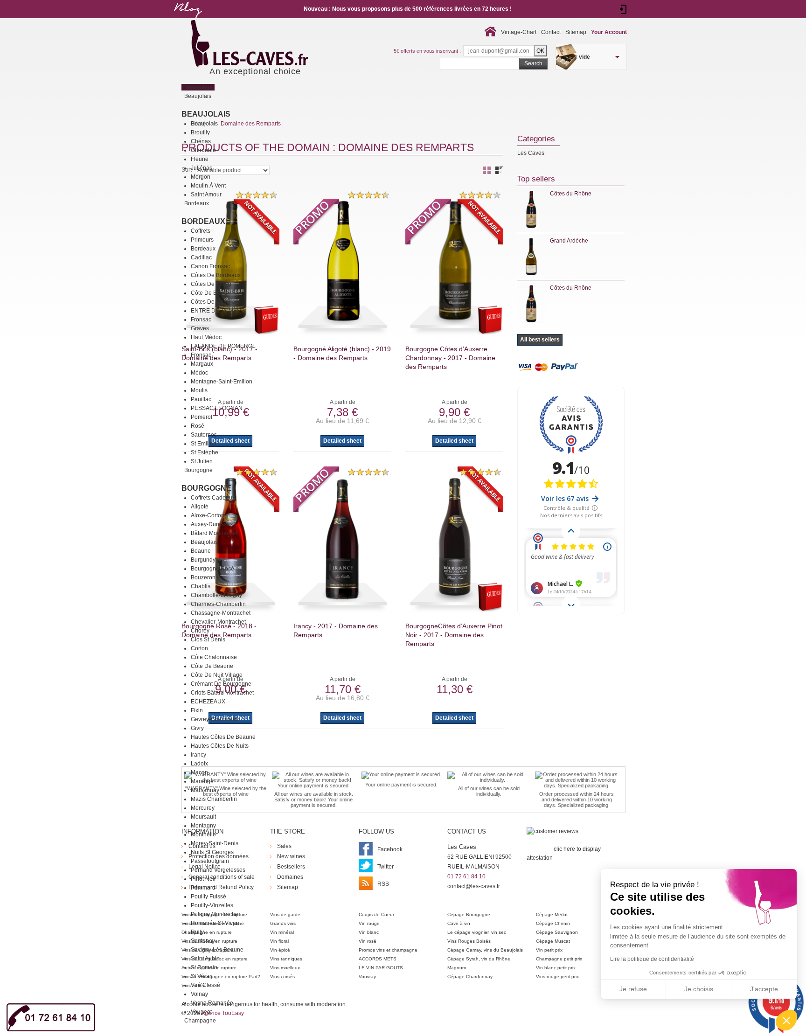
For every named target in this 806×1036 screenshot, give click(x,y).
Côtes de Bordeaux (216, 275)
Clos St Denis (208, 639)
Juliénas (201, 168)
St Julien (202, 461)
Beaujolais (205, 114)
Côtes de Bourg (211, 284)
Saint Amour (206, 194)
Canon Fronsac (210, 266)
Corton (199, 648)
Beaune (201, 551)
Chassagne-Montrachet (220, 613)
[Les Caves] (268, 44)
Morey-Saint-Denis (214, 843)
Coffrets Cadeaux (213, 497)
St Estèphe (204, 452)
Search (533, 63)
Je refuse (633, 989)
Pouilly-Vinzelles (212, 905)
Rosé (197, 426)
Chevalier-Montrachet (218, 622)
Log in (623, 9)
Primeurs (202, 239)
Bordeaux (203, 221)
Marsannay (205, 790)
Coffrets (200, 231)
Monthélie (203, 834)
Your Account (609, 32)
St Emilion (203, 443)
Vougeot (201, 1011)
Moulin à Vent (208, 185)
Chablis (200, 586)
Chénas (201, 141)
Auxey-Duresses (212, 524)
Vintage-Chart (518, 32)
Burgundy (203, 559)
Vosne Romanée (212, 1003)
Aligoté (199, 506)
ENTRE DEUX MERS (218, 310)
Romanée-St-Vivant (216, 923)
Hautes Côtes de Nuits (220, 746)
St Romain (204, 967)
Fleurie (199, 159)
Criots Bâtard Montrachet (222, 692)
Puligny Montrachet (215, 914)
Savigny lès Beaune (217, 949)
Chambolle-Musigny (216, 595)
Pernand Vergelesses (218, 870)
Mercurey (203, 808)
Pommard (203, 887)
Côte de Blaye (209, 293)
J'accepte (764, 989)
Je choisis (698, 989)
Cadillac (201, 257)
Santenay (203, 941)
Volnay (199, 994)
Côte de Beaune (212, 666)
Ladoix (199, 763)
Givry (197, 728)
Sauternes (204, 434)
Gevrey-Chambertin (216, 719)
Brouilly (200, 132)
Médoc (199, 372)
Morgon (200, 177)
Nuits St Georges (212, 852)
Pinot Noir (203, 879)
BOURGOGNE (206, 488)
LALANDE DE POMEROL (223, 346)
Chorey (200, 630)
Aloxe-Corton (207, 515)
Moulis (199, 390)
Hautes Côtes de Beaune (223, 737)
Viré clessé (205, 985)
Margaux (202, 364)
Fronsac (201, 319)
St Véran (202, 976)
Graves (200, 328)
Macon (199, 772)
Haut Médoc (206, 337)
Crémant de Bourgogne (221, 684)
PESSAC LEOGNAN (217, 408)
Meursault (203, 817)
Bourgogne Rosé (212, 568)
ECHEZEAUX (208, 701)
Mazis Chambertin (214, 799)
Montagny (203, 825)
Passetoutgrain (210, 861)
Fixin (197, 710)
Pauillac (201, 399)
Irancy (198, 754)
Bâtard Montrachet (214, 533)
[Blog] (187, 20)
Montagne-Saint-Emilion (221, 381)
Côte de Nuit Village (217, 675)
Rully (197, 932)
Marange (202, 781)
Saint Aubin (205, 958)
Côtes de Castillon (214, 302)
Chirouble (203, 150)
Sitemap (575, 32)
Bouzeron (203, 577)
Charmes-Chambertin (218, 604)
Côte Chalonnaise (214, 657)
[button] (786, 1020)
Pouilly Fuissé (208, 896)
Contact (551, 32)
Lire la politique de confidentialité (652, 959)
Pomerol (201, 417)
